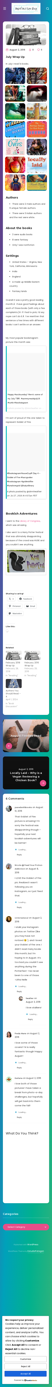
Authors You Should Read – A (13, 693)
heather (30, 998)
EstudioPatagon (36, 1251)
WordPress (32, 1244)
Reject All (25, 1366)
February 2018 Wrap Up (13, 664)
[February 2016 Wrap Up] (32, 655)
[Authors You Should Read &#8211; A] (14, 683)
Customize (25, 1359)
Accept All (26, 1373)
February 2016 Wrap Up (32, 664)
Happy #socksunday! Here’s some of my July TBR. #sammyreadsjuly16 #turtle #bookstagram (25, 398)
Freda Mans (20, 1033)
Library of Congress (30, 521)
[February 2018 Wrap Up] (14, 655)
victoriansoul (21, 918)
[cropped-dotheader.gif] (26, 8)
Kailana (18, 1078)
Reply (19, 854)
